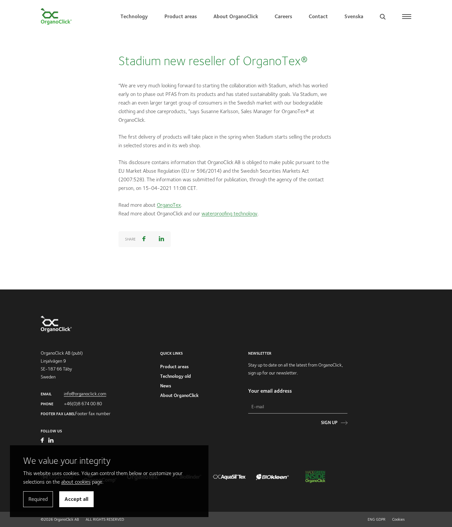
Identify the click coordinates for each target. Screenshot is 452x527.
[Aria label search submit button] (343, 58)
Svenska (353, 16)
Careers (283, 16)
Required (38, 499)
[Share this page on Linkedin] (161, 239)
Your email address (270, 391)
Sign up (329, 422)
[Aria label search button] (382, 16)
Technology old (175, 376)
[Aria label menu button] (406, 16)
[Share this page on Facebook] (144, 239)
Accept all (76, 499)
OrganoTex (169, 205)
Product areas (180, 16)
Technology (134, 16)
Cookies (398, 519)
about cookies (76, 482)
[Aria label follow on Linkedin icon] (51, 441)
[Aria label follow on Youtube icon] (43, 441)
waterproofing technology (229, 213)
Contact (318, 16)
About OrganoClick (235, 16)
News (165, 385)
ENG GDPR (376, 519)
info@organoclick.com (85, 393)
